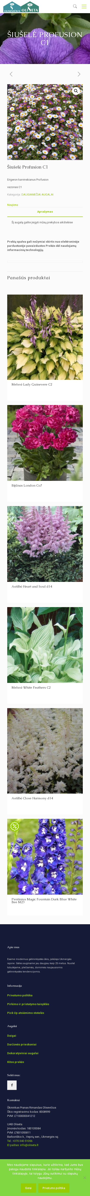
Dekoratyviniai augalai (22, 1053)
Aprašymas (45, 211)
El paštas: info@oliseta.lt (22, 1145)
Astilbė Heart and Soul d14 (32, 586)
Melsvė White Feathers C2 (31, 687)
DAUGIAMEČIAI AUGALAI (37, 194)
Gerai (28, 1188)
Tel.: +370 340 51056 (19, 1141)
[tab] (45, 212)
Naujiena (12, 204)
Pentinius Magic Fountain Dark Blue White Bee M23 (44, 900)
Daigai (11, 1035)
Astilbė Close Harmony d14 (32, 798)
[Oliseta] (21, 6)
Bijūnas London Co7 (27, 485)
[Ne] (84, 1177)
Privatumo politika (20, 995)
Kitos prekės (15, 1062)
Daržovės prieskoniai (21, 1044)
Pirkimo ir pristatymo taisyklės (28, 1004)
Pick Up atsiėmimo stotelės (25, 1013)
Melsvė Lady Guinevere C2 (32, 384)
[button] (76, 91)
